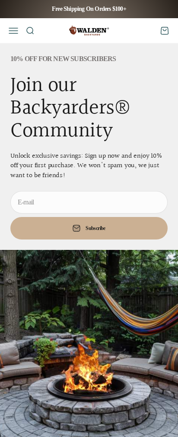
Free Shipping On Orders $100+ (89, 9)
